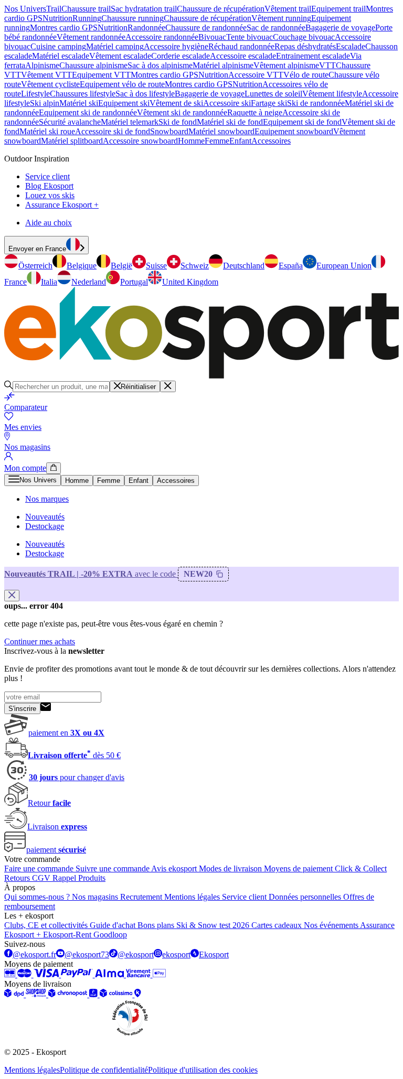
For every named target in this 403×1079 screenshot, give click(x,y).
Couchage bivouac (304, 37)
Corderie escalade (180, 55)
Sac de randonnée (276, 27)
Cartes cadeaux (277, 925)
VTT (327, 65)
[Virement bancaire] (139, 974)
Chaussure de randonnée (206, 27)
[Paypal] (77, 974)
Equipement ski (124, 103)
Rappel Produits (78, 877)
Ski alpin (44, 103)
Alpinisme (42, 65)
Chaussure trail (86, 8)
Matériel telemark (129, 121)
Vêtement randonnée (91, 37)
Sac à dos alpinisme (160, 65)
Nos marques (47, 498)
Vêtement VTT (46, 74)
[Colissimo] (117, 994)
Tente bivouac (249, 37)
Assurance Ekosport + (62, 204)
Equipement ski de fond (302, 121)
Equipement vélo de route (122, 84)
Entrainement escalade (313, 55)
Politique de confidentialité (104, 1069)
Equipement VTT (101, 74)
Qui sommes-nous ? (38, 896)
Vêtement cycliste (50, 84)
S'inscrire (22, 709)
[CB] (10, 974)
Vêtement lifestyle (332, 93)
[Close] (167, 386)
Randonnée (146, 27)
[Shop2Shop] (37, 994)
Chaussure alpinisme (93, 65)
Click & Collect (361, 868)
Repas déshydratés (305, 46)
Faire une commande (40, 868)
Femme (217, 140)
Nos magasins (96, 896)
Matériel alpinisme (223, 65)
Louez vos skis (50, 195)
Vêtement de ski (176, 103)
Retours (18, 877)
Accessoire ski (227, 103)
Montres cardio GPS (64, 27)
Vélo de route (305, 74)
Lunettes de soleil (273, 93)
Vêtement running (281, 18)
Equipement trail (338, 8)
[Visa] (47, 974)
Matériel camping (115, 46)
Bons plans (156, 925)
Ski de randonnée (316, 103)
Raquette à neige (254, 112)
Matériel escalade (60, 55)
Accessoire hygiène (176, 46)
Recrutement (142, 896)
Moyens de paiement (299, 868)
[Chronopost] (68, 994)
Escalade (350, 46)
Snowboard (169, 131)
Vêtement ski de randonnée (182, 112)
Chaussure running (132, 18)
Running (86, 18)
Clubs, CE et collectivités (47, 925)
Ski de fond (177, 121)
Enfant (240, 140)
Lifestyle (35, 93)
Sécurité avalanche (70, 121)
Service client (47, 176)
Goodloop (110, 934)
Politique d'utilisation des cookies (203, 1069)
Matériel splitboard (72, 140)
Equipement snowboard (293, 131)
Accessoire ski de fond (112, 131)
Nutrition (57, 18)
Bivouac (212, 37)
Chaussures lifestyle (82, 93)
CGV (42, 877)
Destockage (44, 526)
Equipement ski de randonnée (88, 112)
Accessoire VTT (255, 74)
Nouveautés (45, 516)
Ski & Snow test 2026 (213, 925)
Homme (191, 140)
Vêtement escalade (120, 55)
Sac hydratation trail (144, 8)
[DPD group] (15, 994)
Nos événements (332, 925)
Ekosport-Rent (68, 934)
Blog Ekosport (49, 185)
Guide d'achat (113, 925)
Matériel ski (78, 103)
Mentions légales (193, 896)
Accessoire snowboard (140, 140)
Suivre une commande (113, 868)
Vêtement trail (287, 8)
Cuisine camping (58, 46)
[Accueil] (201, 375)
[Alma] (110, 974)
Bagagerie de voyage (340, 27)
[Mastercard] (25, 974)
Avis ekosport (175, 868)
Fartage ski (269, 103)
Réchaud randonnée (241, 46)
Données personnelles (306, 896)
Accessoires (271, 140)
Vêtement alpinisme (286, 65)
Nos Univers (25, 8)
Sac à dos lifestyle (145, 93)
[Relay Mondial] (94, 994)
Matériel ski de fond (230, 121)
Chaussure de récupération (220, 8)
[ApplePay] (159, 974)
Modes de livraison (231, 868)
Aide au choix (48, 222)
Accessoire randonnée (161, 37)
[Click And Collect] (137, 994)
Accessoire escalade (243, 55)
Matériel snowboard (221, 131)
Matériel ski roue (47, 131)
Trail (53, 8)
